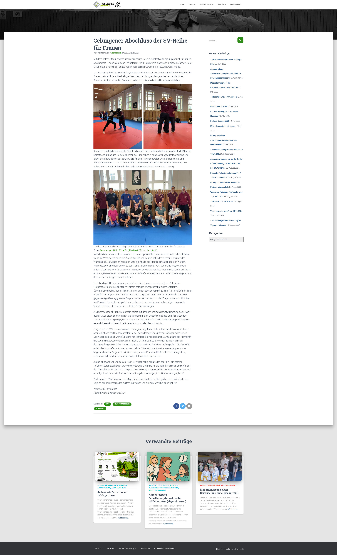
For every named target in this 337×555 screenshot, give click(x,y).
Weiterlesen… (123, 518)
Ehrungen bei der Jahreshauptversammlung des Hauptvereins (223, 140)
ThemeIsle (239, 549)
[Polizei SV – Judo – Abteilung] (107, 4)
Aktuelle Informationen (107, 485)
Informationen (205, 5)
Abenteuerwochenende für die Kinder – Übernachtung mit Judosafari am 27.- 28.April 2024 (226, 163)
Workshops (100, 408)
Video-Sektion (236, 5)
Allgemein (122, 485)
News (191, 5)
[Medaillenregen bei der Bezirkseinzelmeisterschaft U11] (220, 466)
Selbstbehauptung (170, 488)
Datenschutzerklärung (164, 549)
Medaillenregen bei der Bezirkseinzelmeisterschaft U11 (219, 491)
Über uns (221, 5)
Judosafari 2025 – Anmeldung (223, 97)
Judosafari (116, 488)
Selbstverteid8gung (122, 404)
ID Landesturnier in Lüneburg (222, 126)
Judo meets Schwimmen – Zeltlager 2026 (113, 494)
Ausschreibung (103, 488)
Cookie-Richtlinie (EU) (127, 549)
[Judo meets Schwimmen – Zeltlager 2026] (117, 466)
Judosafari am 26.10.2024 (221, 201)
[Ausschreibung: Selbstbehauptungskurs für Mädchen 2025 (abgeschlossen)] (168, 466)
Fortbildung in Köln (218, 106)
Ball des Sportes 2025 (219, 121)
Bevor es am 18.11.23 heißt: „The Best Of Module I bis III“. (128, 250)
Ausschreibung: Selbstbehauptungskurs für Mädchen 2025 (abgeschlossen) (226, 73)
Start (182, 5)
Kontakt (98, 549)
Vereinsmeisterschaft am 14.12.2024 (226, 211)
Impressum (145, 549)
